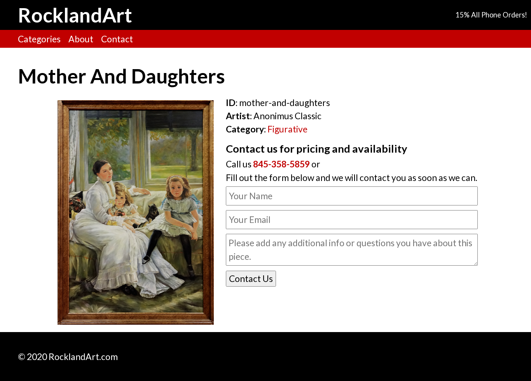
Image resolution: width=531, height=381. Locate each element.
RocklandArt (75, 15)
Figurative (287, 129)
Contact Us (251, 278)
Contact (117, 38)
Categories (39, 38)
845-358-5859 (281, 163)
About (80, 38)
